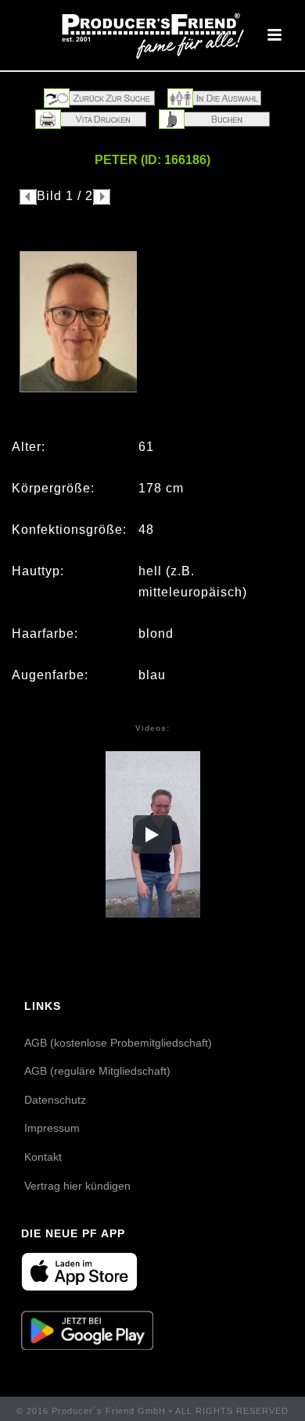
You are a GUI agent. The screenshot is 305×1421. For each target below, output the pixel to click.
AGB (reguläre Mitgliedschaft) (97, 1071)
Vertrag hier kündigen (77, 1185)
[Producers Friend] (152, 35)
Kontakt (43, 1157)
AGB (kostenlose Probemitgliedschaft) (118, 1042)
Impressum (52, 1128)
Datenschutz (55, 1099)
